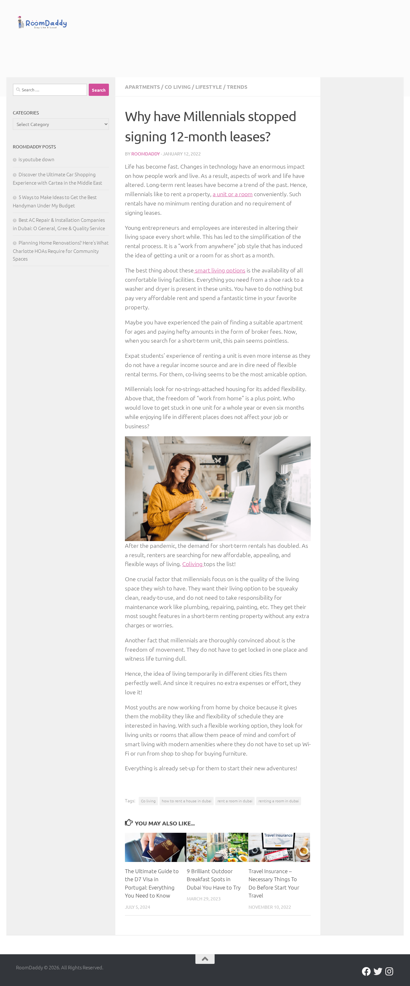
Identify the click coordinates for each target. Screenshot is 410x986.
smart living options (219, 270)
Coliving (193, 563)
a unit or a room (233, 193)
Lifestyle (208, 86)
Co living (178, 86)
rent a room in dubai (234, 800)
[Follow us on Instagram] (389, 971)
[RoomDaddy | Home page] (42, 23)
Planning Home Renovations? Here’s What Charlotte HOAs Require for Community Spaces (61, 250)
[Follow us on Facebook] (366, 971)
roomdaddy (145, 153)
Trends (237, 86)
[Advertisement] (218, 51)
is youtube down (36, 159)
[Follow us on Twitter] (377, 971)
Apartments (142, 86)
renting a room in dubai (278, 800)
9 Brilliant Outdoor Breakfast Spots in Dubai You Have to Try (214, 879)
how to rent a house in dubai (186, 800)
